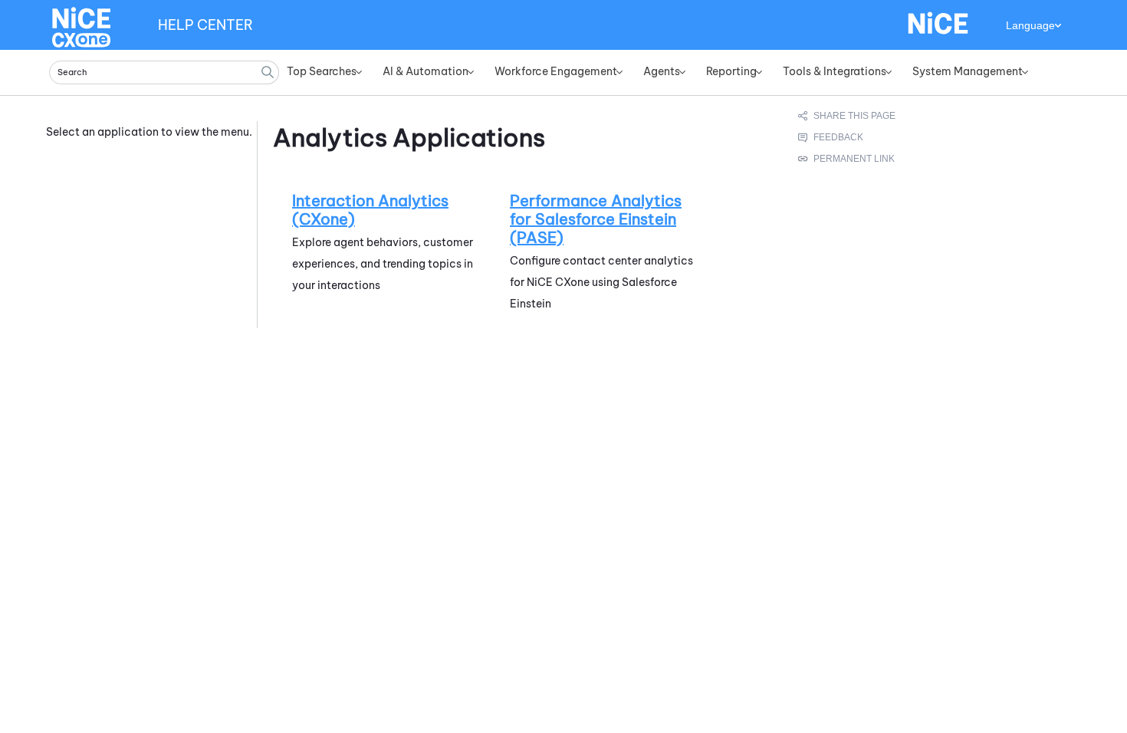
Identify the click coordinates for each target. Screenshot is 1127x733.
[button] (267, 72)
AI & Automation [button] (425, 71)
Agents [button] (661, 71)
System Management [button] (967, 71)
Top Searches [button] (321, 71)
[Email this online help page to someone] (848, 116)
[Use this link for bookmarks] (847, 158)
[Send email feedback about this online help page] (848, 137)
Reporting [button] (731, 71)
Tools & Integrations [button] (834, 71)
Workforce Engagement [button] (556, 71)
